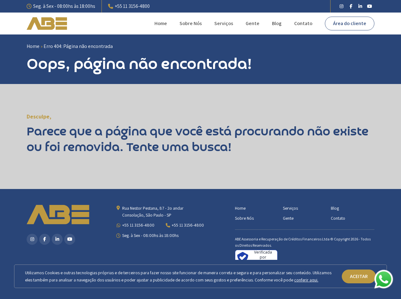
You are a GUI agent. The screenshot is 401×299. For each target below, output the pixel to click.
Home (160, 23)
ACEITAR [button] (359, 276)
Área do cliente (349, 23)
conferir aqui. (306, 280)
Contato (303, 23)
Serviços (223, 23)
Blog (277, 23)
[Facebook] (351, 6)
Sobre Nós (191, 23)
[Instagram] (341, 6)
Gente (252, 23)
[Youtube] (369, 6)
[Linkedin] (360, 6)
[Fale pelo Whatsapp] (384, 280)
